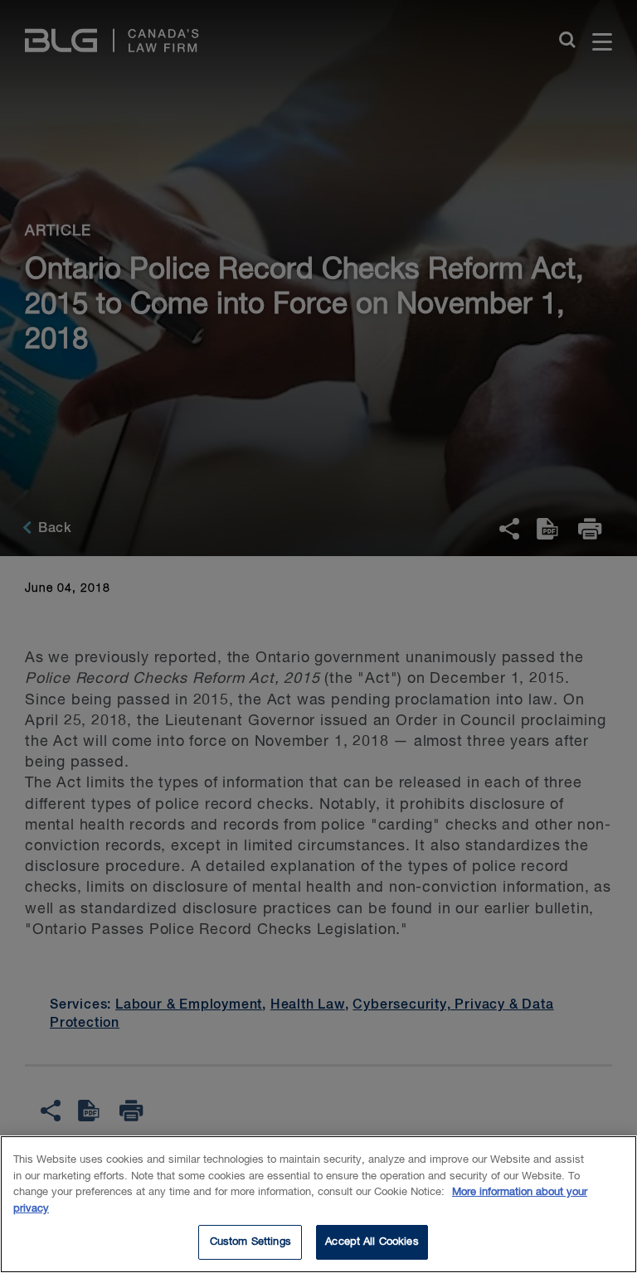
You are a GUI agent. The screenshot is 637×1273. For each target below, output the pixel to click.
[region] (318, 1204)
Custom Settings (250, 1242)
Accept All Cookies (371, 1242)
